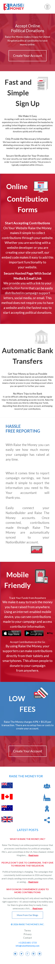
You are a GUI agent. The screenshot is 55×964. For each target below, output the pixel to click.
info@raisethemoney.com (27, 945)
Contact (27, 937)
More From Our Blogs (27, 915)
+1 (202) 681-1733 (27, 942)
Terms (27, 930)
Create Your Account (27, 56)
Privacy (28, 934)
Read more (33, 855)
